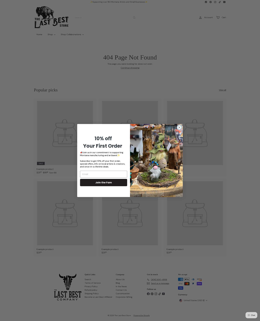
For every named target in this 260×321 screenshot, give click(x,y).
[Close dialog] (179, 127)
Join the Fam (103, 182)
